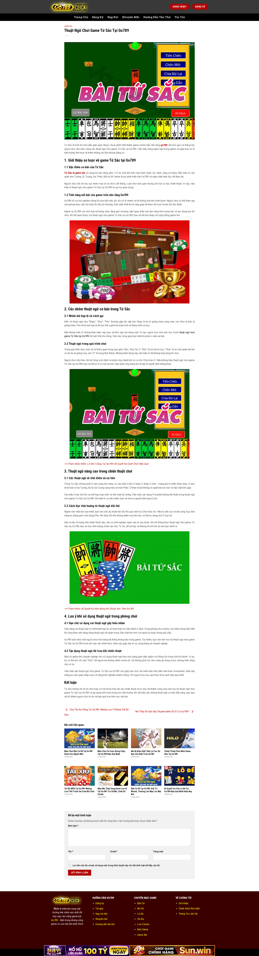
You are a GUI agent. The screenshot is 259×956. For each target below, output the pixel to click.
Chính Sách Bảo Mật (189, 908)
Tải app (99, 908)
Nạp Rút (112, 17)
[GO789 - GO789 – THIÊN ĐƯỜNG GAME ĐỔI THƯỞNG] (69, 6)
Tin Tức (179, 17)
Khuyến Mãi (130, 17)
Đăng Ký (98, 17)
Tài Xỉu (140, 919)
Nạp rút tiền (101, 913)
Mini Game (142, 929)
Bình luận (73, 826)
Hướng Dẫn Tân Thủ (157, 17)
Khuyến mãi (101, 919)
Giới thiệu (183, 903)
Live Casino (143, 924)
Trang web (158, 851)
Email (113, 851)
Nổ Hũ (140, 908)
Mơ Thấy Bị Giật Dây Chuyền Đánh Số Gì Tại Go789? (162, 711)
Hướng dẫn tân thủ (105, 924)
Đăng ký (99, 903)
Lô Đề (140, 913)
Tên (70, 851)
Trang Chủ (81, 17)
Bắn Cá (140, 903)
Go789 (54, 920)
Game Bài (68, 26)
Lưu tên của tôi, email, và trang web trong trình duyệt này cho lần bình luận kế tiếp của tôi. (116, 865)
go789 (164, 145)
